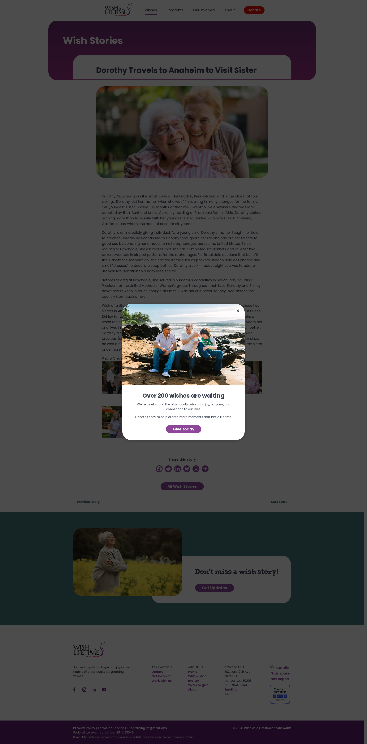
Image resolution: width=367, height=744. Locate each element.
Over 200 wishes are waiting (183, 396)
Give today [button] (183, 429)
